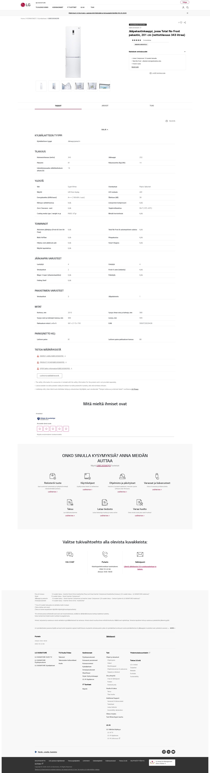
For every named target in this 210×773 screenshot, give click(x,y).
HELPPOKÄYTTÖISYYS (137, 761)
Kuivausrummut (87, 663)
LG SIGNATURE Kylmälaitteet (45, 665)
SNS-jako (185, 22)
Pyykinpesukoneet (88, 657)
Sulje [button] (104, 129)
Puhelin (109, 682)
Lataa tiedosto (112, 707)
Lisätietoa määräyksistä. (49, 376)
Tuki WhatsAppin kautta (114, 717)
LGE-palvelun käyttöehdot (57, 761)
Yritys (185, 2)
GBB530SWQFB (103, 465)
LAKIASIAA (86, 761)
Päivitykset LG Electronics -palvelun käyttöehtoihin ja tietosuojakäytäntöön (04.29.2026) (98, 13)
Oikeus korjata (111, 714)
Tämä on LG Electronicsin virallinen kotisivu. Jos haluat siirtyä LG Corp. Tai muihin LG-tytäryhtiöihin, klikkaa (67, 769)
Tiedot (58, 106)
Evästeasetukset (111, 761)
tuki (152, 106)
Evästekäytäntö (97, 761)
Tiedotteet (110, 704)
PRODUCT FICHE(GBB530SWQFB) (52, 362)
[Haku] (187, 7)
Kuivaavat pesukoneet (90, 660)
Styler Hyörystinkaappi (90, 676)
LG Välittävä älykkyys (113, 729)
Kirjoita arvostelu (141, 44)
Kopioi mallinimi (140, 27)
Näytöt (84, 689)
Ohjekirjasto (111, 660)
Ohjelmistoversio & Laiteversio (117, 669)
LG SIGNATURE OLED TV (43, 657)
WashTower (86, 673)
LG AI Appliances (88, 679)
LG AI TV (110, 732)
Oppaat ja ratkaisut (113, 672)
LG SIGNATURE (41, 653)
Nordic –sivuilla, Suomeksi (47, 752)
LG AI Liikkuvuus (112, 738)
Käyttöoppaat (111, 666)
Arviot (105, 106)
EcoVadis (133, 673)
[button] (73, 52)
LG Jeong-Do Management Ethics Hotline (164, 762)
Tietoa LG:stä (135, 660)
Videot (109, 663)
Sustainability (134, 676)
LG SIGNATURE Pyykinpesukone (40, 661)
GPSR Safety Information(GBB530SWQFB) (55, 368)
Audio (61, 663)
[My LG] (183, 7)
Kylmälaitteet (86, 667)
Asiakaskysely (111, 685)
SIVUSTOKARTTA (40, 761)
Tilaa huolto (111, 694)
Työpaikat (133, 667)
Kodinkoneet (87, 653)
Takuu (109, 691)
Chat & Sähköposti (113, 679)
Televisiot (62, 657)
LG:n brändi (133, 665)
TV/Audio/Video (65, 653)
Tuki (107, 653)
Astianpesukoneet (88, 670)
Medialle (133, 670)
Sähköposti (110, 636)
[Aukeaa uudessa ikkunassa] (164, 752)
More (172, 628)
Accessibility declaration (115, 710)
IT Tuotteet (86, 684)
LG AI (108, 725)
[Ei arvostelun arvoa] (137, 40)
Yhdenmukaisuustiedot (139, 653)
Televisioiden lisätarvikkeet (67, 660)
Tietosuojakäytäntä (74, 761)
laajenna (185, 52)
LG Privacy (134, 389)
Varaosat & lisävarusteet (115, 701)
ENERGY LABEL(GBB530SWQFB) (52, 356)
